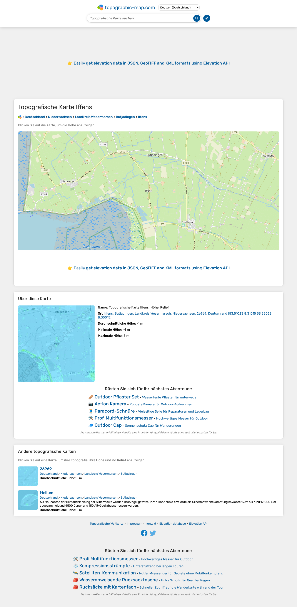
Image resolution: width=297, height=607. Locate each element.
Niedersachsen (71, 474)
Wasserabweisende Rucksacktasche (118, 579)
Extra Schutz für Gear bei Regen (185, 580)
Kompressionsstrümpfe (104, 565)
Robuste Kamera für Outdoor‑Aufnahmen (161, 404)
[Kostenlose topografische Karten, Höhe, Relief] (20, 117)
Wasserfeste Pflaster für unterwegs (169, 397)
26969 (46, 468)
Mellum (46, 492)
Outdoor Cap (108, 425)
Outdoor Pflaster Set (117, 397)
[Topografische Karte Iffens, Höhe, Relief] (56, 343)
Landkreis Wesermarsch (101, 474)
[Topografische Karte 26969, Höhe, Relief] (28, 476)
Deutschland (49, 474)
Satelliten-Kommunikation (107, 572)
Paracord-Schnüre (115, 411)
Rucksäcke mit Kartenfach (107, 587)
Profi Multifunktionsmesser (124, 418)
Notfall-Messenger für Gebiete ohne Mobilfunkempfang (181, 573)
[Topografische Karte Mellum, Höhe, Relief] (28, 501)
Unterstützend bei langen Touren (158, 566)
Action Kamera (110, 403)
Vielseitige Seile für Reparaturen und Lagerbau (173, 411)
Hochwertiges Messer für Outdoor (182, 418)
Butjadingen (128, 474)
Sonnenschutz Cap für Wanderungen (153, 426)
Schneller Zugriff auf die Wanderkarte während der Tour (182, 587)
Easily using (152, 63)
